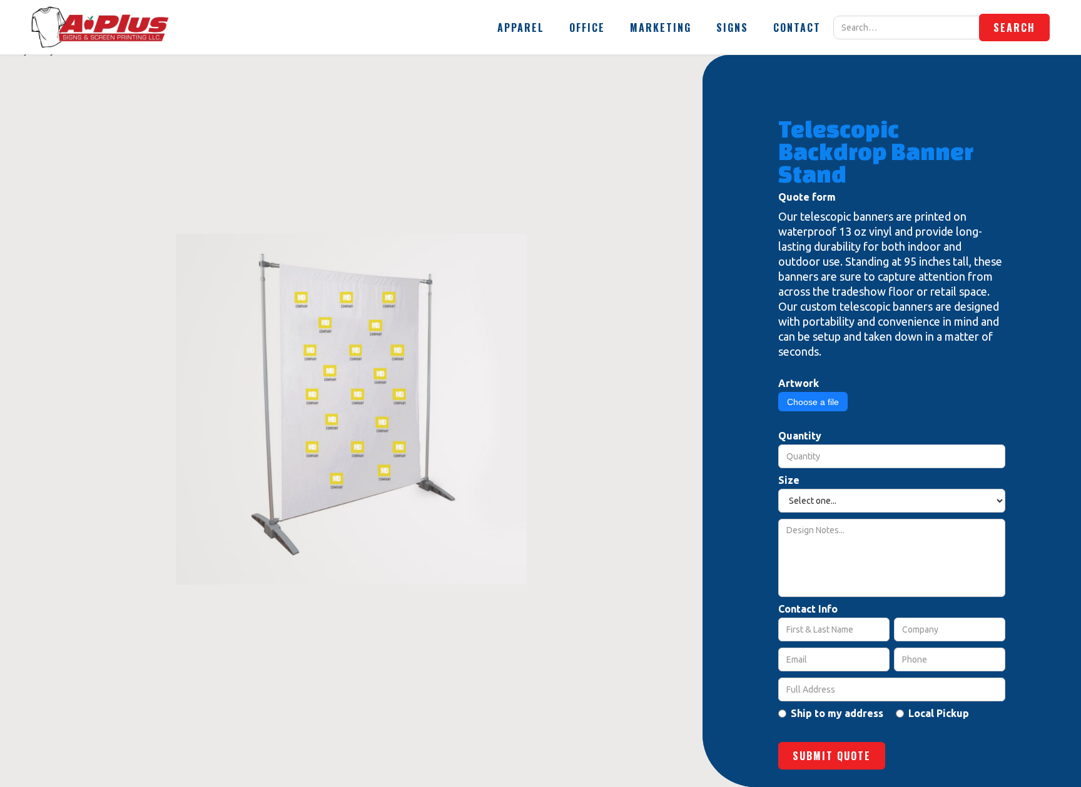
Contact (797, 27)
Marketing (660, 27)
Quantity (799, 435)
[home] (100, 27)
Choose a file (813, 402)
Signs (732, 27)
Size (788, 480)
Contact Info (808, 608)
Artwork (798, 383)
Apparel (520, 27)
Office (587, 27)
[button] (521, 27)
